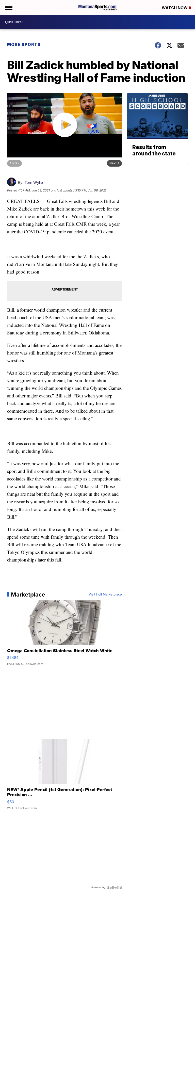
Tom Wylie (33, 182)
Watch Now (175, 7)
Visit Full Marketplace (105, 594)
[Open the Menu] (8, 7)
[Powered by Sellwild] (114, 887)
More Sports (24, 44)
